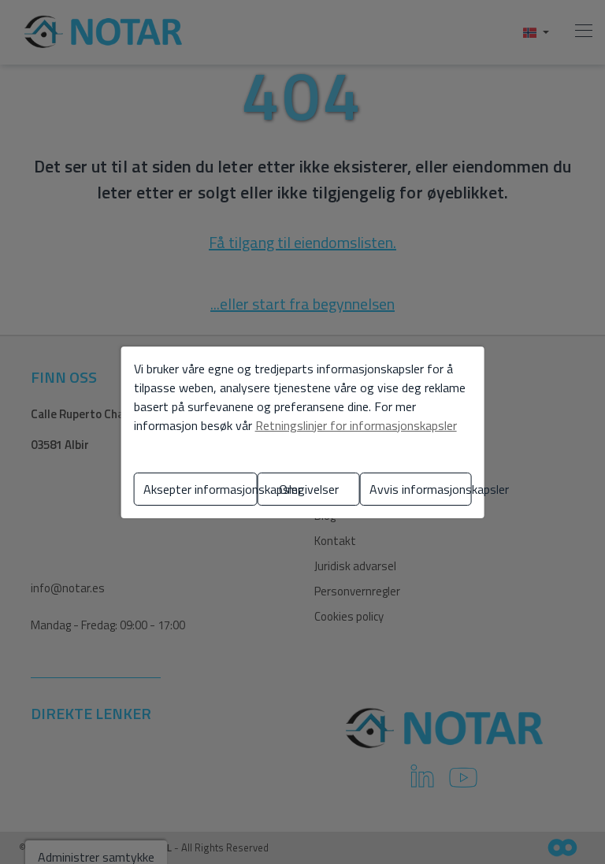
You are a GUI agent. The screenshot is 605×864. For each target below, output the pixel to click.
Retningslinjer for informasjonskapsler (356, 425)
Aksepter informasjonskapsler (200, 489)
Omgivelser (309, 489)
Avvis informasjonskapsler (420, 489)
